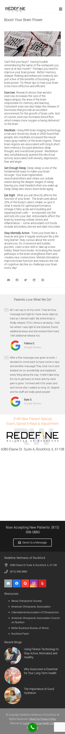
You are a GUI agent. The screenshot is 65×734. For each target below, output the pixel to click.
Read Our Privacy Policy (43, 719)
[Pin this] (42, 280)
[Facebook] (17, 583)
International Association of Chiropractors (35, 612)
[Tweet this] (25, 280)
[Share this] (17, 280)
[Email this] (8, 280)
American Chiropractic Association (30, 606)
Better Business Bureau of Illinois (30, 628)
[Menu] (61, 9)
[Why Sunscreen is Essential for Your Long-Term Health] (12, 675)
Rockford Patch (20, 633)
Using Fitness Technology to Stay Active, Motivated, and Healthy (41, 653)
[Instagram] (34, 583)
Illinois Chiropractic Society (26, 600)
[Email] (8, 583)
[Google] (25, 583)
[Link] (15, 9)
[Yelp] (42, 583)
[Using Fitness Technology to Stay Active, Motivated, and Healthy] (12, 655)
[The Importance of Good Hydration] (12, 695)
